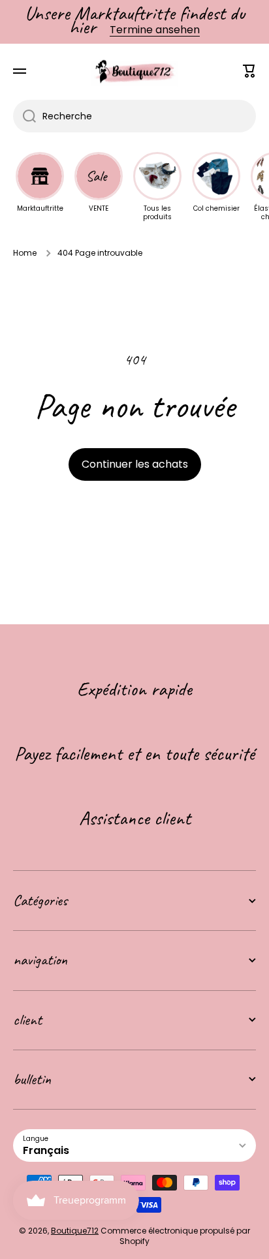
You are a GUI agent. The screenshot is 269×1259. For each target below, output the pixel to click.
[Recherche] (24, 116)
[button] (249, 71)
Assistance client (135, 818)
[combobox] (134, 116)
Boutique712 (75, 1230)
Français (46, 1150)
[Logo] (134, 71)
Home (25, 253)
